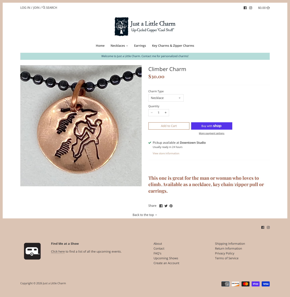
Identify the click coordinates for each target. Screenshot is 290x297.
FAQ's (157, 253)
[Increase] (165, 112)
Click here (58, 251)
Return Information (228, 248)
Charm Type (156, 91)
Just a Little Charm (54, 283)
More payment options (211, 133)
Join (36, 8)
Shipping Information (230, 244)
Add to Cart (169, 126)
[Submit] (43, 8)
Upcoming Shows (166, 258)
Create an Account (166, 263)
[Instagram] (250, 7)
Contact (159, 248)
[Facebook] (245, 7)
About (158, 244)
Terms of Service (226, 258)
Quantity (153, 106)
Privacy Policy (224, 253)
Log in (25, 8)
